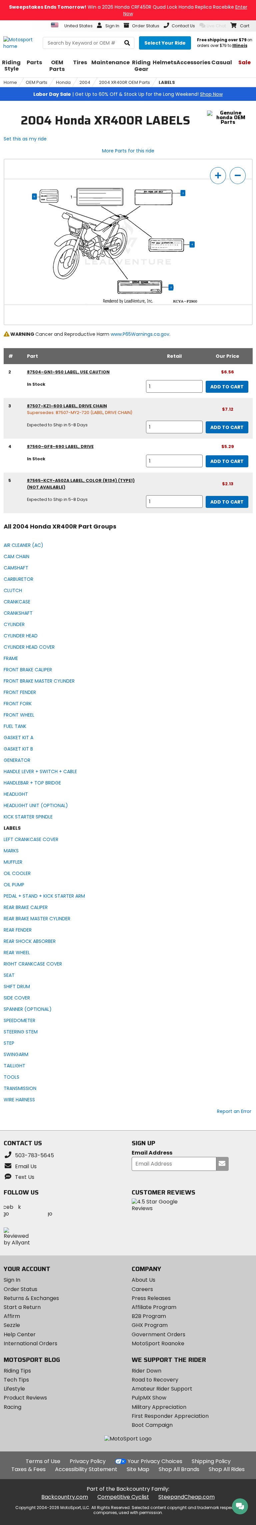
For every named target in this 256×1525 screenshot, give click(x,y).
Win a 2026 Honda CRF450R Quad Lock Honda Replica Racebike (128, 10)
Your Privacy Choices (155, 1461)
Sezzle (12, 1325)
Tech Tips (16, 1380)
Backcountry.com (64, 1497)
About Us (143, 1280)
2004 (84, 82)
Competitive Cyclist (123, 1497)
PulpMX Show (149, 1398)
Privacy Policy (88, 1461)
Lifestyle (14, 1389)
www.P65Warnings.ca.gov (140, 334)
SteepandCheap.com (186, 1497)
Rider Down (146, 1371)
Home (10, 82)
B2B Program (149, 1316)
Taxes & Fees (28, 1469)
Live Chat (216, 26)
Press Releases (151, 1298)
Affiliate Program (154, 1307)
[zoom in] (218, 175)
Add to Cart (227, 386)
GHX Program (150, 1325)
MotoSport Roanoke (158, 1343)
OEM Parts (36, 82)
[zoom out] (238, 175)
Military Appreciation (159, 1407)
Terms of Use (43, 1461)
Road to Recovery (155, 1380)
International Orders (30, 1343)
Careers (142, 1289)
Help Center (20, 1334)
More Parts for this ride (128, 150)
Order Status (20, 1289)
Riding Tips (17, 1371)
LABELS (167, 82)
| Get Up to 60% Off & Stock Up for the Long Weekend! (128, 94)
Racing (12, 1407)
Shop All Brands (179, 1469)
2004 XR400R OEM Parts (124, 82)
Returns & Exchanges (31, 1298)
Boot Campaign (152, 1425)
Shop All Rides (227, 1469)
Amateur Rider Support (162, 1389)
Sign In (12, 1280)
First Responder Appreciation (170, 1416)
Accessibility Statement (86, 1469)
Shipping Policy (211, 1461)
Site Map (138, 1469)
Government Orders (158, 1334)
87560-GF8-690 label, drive (60, 446)
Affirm (12, 1316)
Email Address (152, 1153)
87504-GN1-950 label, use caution (68, 372)
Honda (63, 82)
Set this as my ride (25, 138)
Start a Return (22, 1307)
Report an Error (234, 1111)
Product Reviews (25, 1398)
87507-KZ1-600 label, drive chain (67, 406)
